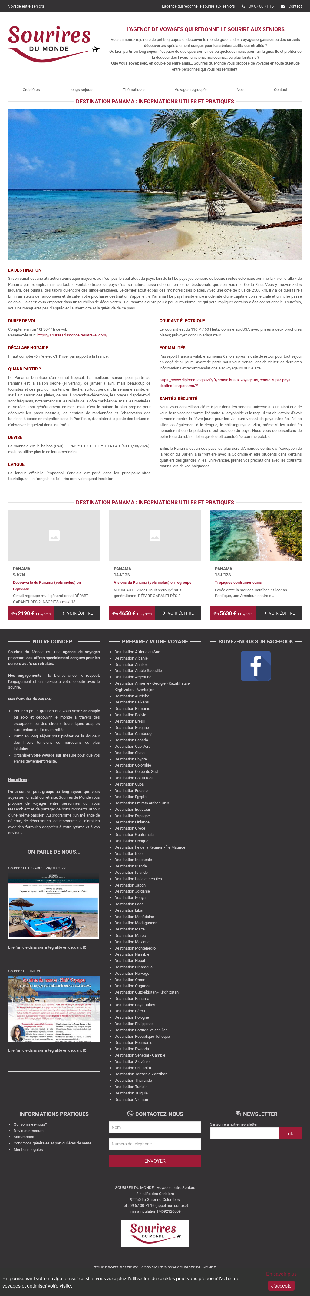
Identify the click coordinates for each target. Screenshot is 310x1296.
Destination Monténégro (135, 948)
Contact (295, 6)
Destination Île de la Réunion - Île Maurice (149, 847)
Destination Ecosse (131, 790)
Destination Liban (129, 910)
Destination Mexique (132, 942)
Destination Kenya (130, 897)
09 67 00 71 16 (261, 6)
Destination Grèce (129, 828)
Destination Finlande (132, 822)
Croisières (31, 89)
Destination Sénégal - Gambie (139, 1055)
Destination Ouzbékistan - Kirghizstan (146, 992)
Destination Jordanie (132, 891)
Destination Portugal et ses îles (141, 1030)
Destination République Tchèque (142, 1036)
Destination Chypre (130, 759)
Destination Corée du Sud (136, 771)
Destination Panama (131, 998)
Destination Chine (129, 752)
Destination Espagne (132, 815)
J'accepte (281, 1285)
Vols (241, 89)
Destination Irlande (130, 866)
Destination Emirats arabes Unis (141, 803)
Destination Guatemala (134, 834)
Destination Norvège (131, 973)
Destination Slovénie (132, 1061)
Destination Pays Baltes (134, 1005)
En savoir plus (281, 1273)
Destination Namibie (131, 954)
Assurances (24, 1136)
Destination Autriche (131, 696)
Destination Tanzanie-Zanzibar (140, 1074)
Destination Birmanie (132, 708)
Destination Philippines (134, 1023)
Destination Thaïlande (133, 1080)
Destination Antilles (131, 664)
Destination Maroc (130, 935)
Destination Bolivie (130, 715)
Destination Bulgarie (131, 727)
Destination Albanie (131, 658)
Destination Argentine (132, 677)
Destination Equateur (132, 809)
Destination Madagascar (135, 922)
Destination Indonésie (133, 859)
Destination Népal (129, 960)
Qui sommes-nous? (30, 1124)
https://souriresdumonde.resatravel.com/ (72, 335)
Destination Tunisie (130, 1086)
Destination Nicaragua (133, 967)
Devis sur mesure (29, 1130)
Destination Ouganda (132, 986)
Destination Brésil (129, 721)
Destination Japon (130, 885)
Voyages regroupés (191, 89)
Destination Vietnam (131, 1099)
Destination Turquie (131, 1093)
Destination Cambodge (133, 733)
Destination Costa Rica (133, 778)
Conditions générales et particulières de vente (52, 1143)
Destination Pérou (129, 1011)
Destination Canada (131, 740)
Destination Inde (128, 853)
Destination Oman (129, 979)
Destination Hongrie (131, 841)
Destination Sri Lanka (132, 1068)
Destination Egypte (130, 796)
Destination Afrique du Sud (137, 652)
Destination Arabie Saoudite (138, 670)
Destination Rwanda (131, 1049)
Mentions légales (28, 1149)
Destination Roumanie (133, 1042)
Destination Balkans (131, 702)
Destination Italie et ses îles (138, 879)
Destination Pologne (131, 1017)
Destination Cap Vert (132, 746)
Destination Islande (131, 872)
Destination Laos (128, 904)
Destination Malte (129, 929)
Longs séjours (81, 89)
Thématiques (134, 89)
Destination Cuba (129, 784)
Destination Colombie (132, 765)
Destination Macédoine (134, 916)
